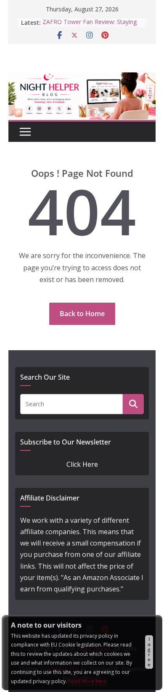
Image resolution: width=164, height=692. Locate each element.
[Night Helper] (82, 78)
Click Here (82, 464)
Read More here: (88, 681)
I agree (149, 652)
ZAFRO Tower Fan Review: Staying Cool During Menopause (89, 23)
